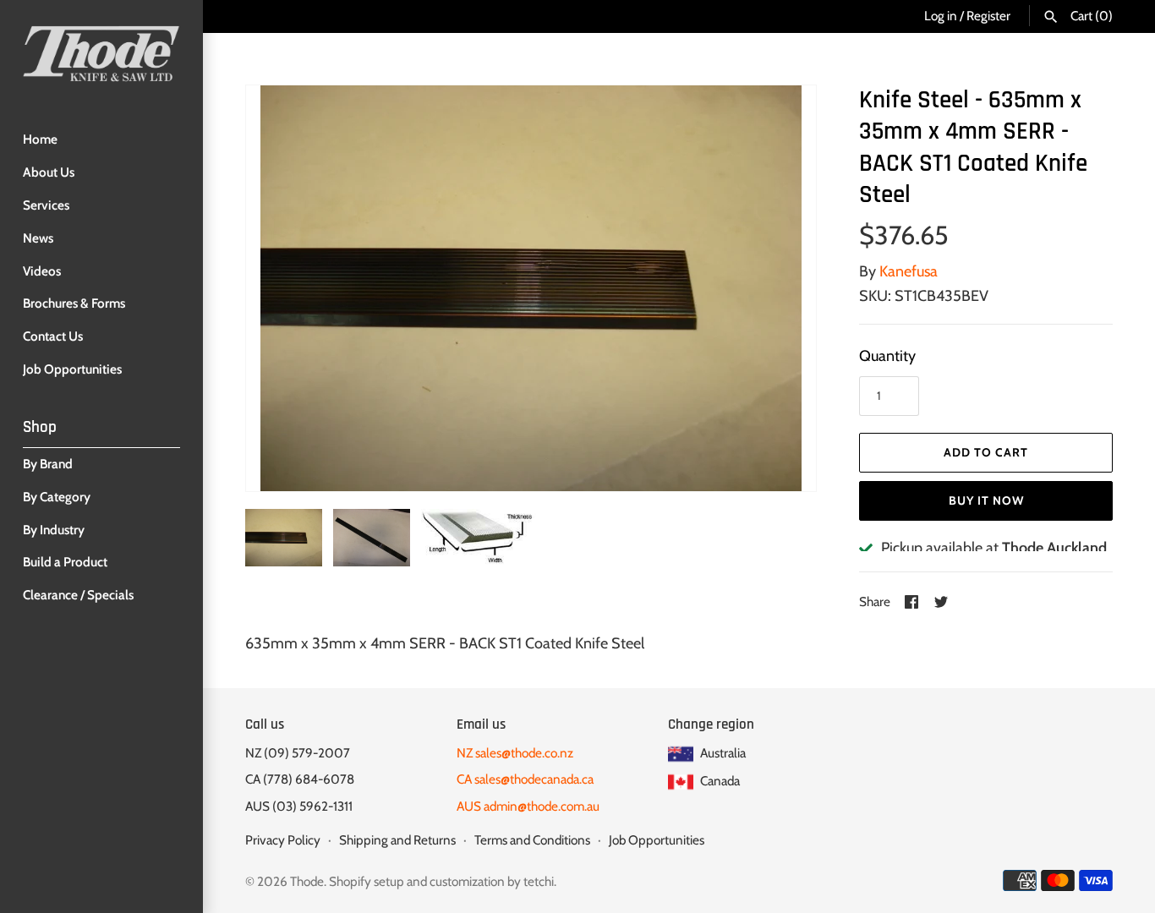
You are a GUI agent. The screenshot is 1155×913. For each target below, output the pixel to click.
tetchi (538, 881)
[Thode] (101, 53)
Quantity (887, 356)
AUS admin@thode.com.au (528, 806)
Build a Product (65, 562)
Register (988, 16)
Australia (722, 753)
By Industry (54, 530)
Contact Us (53, 336)
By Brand (48, 464)
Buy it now (986, 500)
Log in (940, 16)
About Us (48, 172)
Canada (719, 781)
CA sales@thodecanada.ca (525, 779)
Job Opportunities (72, 369)
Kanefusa (908, 271)
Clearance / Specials (78, 595)
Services (46, 205)
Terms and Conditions (532, 840)
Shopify (350, 881)
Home (40, 139)
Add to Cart (986, 452)
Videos (42, 271)
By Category (56, 497)
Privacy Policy (282, 840)
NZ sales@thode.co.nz (515, 753)
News (38, 238)
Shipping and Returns (397, 840)
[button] (780, 288)
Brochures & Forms (74, 303)
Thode (307, 881)
